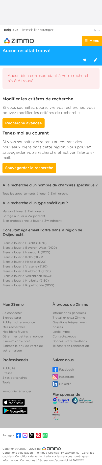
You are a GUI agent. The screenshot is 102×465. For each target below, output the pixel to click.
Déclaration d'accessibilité (54, 460)
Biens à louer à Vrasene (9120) (25, 266)
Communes (28, 460)
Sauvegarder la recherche (29, 168)
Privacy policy (70, 452)
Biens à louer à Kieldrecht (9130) (26, 271)
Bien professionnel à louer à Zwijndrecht (32, 220)
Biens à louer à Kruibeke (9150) (25, 280)
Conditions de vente (29, 456)
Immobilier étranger (37, 30)
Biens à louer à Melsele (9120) (24, 262)
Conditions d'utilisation (18, 452)
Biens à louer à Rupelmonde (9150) (28, 285)
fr (95, 30)
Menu (94, 41)
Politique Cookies (47, 452)
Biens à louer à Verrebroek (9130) (27, 276)
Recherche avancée (23, 123)
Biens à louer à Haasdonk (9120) (26, 252)
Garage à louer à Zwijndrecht (23, 216)
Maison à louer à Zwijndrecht (23, 211)
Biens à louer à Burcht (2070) (24, 243)
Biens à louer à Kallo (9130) (22, 257)
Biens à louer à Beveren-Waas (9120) (29, 247)
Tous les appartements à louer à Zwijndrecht (35, 193)
